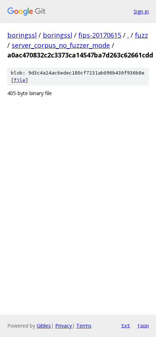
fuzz (141, 35)
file (19, 80)
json (143, 325)
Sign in (141, 11)
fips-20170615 (99, 35)
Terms (83, 325)
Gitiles (44, 325)
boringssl (22, 35)
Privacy (63, 325)
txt (125, 325)
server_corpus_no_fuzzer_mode (61, 45)
